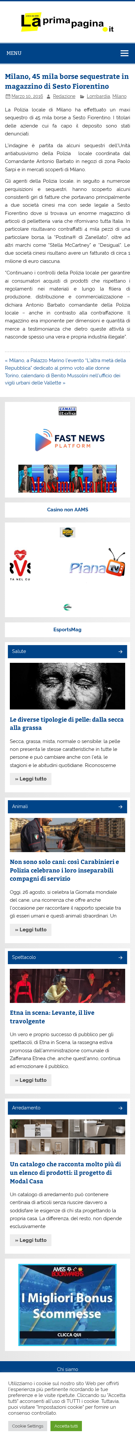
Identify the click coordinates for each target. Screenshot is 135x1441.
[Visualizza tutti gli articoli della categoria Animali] (120, 807)
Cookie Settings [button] (27, 1426)
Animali (20, 806)
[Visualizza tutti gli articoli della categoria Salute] (120, 652)
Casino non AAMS (67, 510)
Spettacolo (24, 957)
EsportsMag (67, 630)
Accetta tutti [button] (66, 1426)
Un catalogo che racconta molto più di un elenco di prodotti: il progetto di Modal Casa (65, 1172)
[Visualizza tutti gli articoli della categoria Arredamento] (120, 1108)
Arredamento (26, 1107)
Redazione (64, 96)
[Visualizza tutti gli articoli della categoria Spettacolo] (120, 958)
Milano (119, 96)
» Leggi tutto (31, 779)
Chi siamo (67, 1369)
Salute (19, 651)
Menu (14, 53)
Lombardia (98, 96)
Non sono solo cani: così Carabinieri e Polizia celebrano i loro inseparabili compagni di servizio (64, 869)
